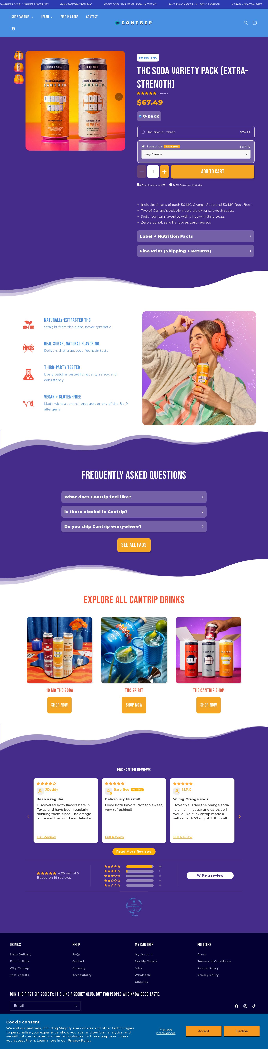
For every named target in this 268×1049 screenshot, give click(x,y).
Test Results (19, 975)
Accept (203, 1031)
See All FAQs (134, 545)
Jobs (138, 968)
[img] (46, 784)
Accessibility (82, 975)
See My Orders (146, 961)
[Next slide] (239, 816)
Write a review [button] (210, 875)
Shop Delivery (20, 954)
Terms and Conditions (214, 961)
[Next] (119, 97)
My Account (144, 954)
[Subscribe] (76, 1005)
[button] (246, 22)
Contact (78, 961)
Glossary (79, 968)
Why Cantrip (19, 968)
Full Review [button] (46, 837)
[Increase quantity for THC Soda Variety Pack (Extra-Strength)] (164, 171)
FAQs (76, 954)
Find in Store (20, 961)
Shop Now (59, 705)
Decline (242, 1031)
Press (201, 954)
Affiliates (141, 982)
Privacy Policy (79, 1040)
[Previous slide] (28, 816)
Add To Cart (212, 171)
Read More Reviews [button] (134, 851)
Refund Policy (208, 968)
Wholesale (143, 975)
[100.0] (134, 906)
